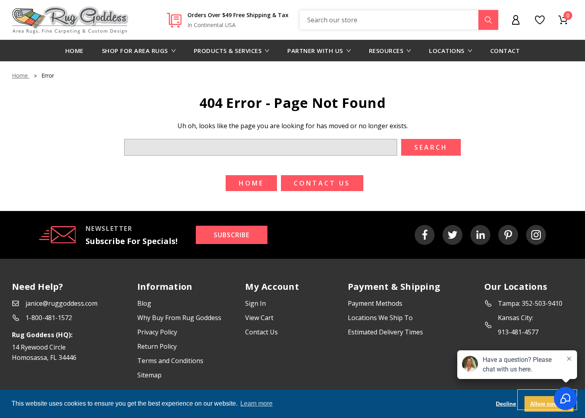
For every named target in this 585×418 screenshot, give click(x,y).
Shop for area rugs (135, 51)
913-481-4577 (518, 332)
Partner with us (315, 51)
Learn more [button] (256, 403)
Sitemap (149, 375)
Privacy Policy (157, 332)
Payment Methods (375, 303)
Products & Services (228, 51)
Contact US (322, 183)
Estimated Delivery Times (385, 332)
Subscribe (232, 234)
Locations (446, 51)
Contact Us (261, 332)
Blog (144, 303)
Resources (386, 51)
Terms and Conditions (170, 360)
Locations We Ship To (380, 317)
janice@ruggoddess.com (61, 303)
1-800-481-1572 (48, 317)
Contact (505, 51)
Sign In (255, 303)
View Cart (259, 317)
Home (74, 51)
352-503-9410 (542, 303)
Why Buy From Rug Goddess (179, 317)
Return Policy (157, 346)
